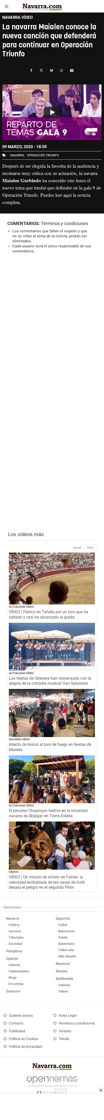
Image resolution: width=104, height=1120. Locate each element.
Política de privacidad (25, 1047)
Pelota (62, 937)
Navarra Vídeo (19, 739)
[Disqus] (51, 326)
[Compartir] (31, 70)
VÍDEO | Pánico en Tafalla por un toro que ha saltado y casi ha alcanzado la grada (48, 614)
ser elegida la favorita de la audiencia (60, 166)
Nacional (63, 964)
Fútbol (62, 925)
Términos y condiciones (64, 223)
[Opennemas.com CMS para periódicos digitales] (52, 1084)
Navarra (12, 919)
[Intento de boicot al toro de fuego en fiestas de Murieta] (52, 713)
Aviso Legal (67, 1015)
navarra (17, 155)
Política (14, 925)
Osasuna (13, 991)
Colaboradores (19, 971)
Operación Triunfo (43, 155)
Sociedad (15, 944)
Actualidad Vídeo (21, 606)
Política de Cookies (23, 1039)
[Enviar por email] (72, 70)
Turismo (65, 1031)
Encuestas (16, 984)
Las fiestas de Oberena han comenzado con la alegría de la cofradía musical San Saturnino (50, 681)
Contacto (16, 1023)
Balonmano (66, 944)
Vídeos (13, 872)
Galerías (64, 985)
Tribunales (16, 937)
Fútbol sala (66, 950)
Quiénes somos (21, 1015)
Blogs (13, 977)
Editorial (14, 965)
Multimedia (64, 979)
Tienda (64, 1039)
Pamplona (14, 951)
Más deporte (67, 956)
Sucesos (15, 931)
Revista (61, 971)
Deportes (63, 919)
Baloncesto (66, 931)
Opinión (12, 959)
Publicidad (17, 1031)
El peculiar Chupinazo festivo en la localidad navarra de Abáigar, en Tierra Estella (48, 813)
